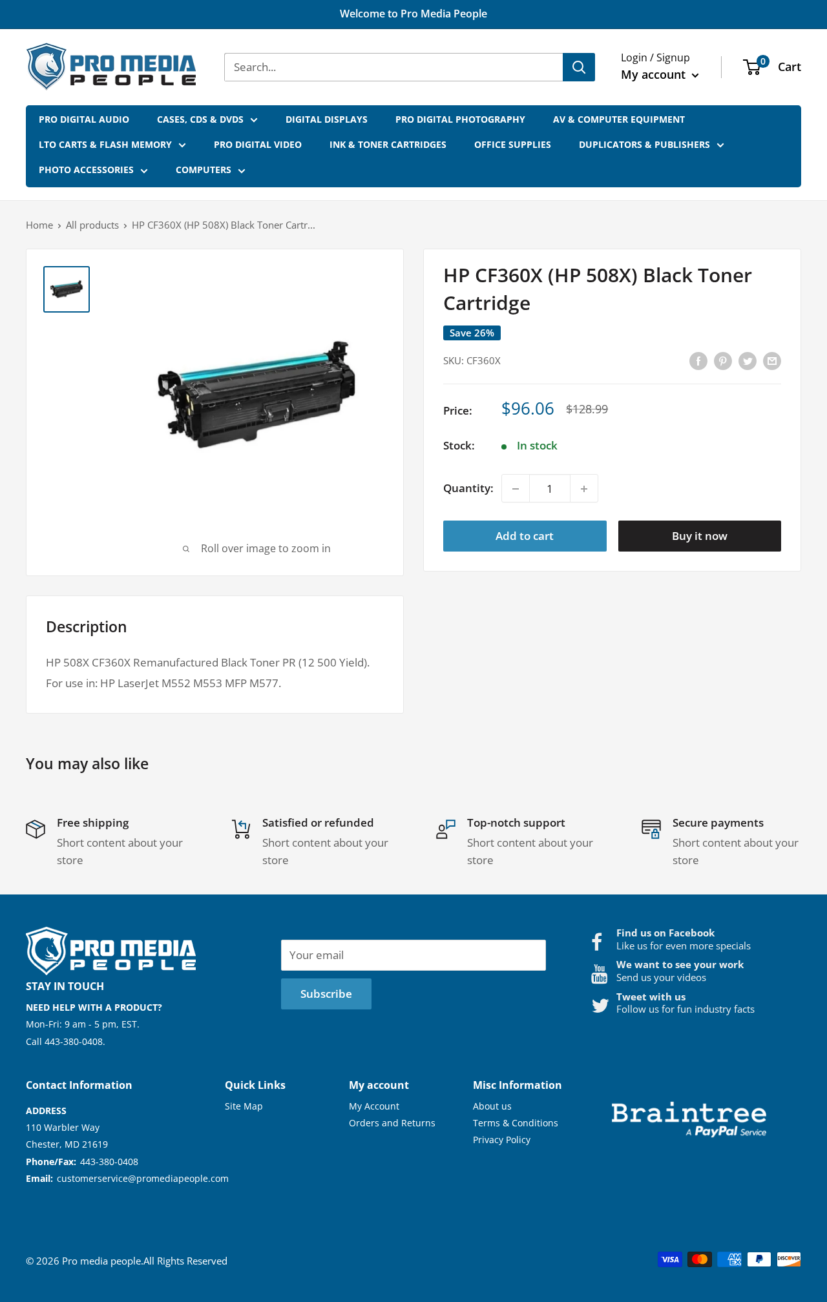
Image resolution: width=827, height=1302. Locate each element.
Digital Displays (327, 119)
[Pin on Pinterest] (723, 360)
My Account (374, 1106)
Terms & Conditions (515, 1123)
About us (492, 1106)
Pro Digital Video (258, 144)
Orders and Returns (392, 1123)
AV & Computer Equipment (619, 119)
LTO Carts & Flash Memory (105, 144)
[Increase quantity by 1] (584, 488)
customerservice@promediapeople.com (143, 1178)
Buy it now (700, 536)
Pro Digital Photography (460, 119)
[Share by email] (772, 360)
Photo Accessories (86, 169)
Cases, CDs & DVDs (200, 119)
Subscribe (326, 993)
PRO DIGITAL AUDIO (84, 119)
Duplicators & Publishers (644, 144)
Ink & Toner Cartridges (388, 144)
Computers (203, 169)
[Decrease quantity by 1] (515, 488)
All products (92, 224)
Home (39, 224)
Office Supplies (512, 144)
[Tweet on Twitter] (747, 360)
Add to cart (525, 536)
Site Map (244, 1106)
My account (655, 74)
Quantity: (468, 488)
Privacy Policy (501, 1139)
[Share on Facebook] (698, 360)
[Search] (579, 67)
